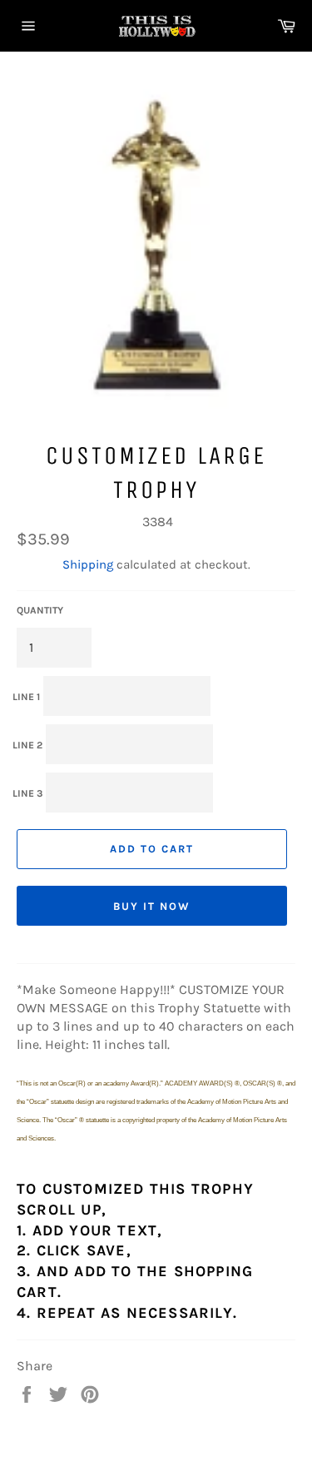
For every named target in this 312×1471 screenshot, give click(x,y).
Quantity (40, 610)
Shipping (87, 564)
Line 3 (27, 793)
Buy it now (152, 906)
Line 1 (26, 697)
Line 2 (27, 745)
